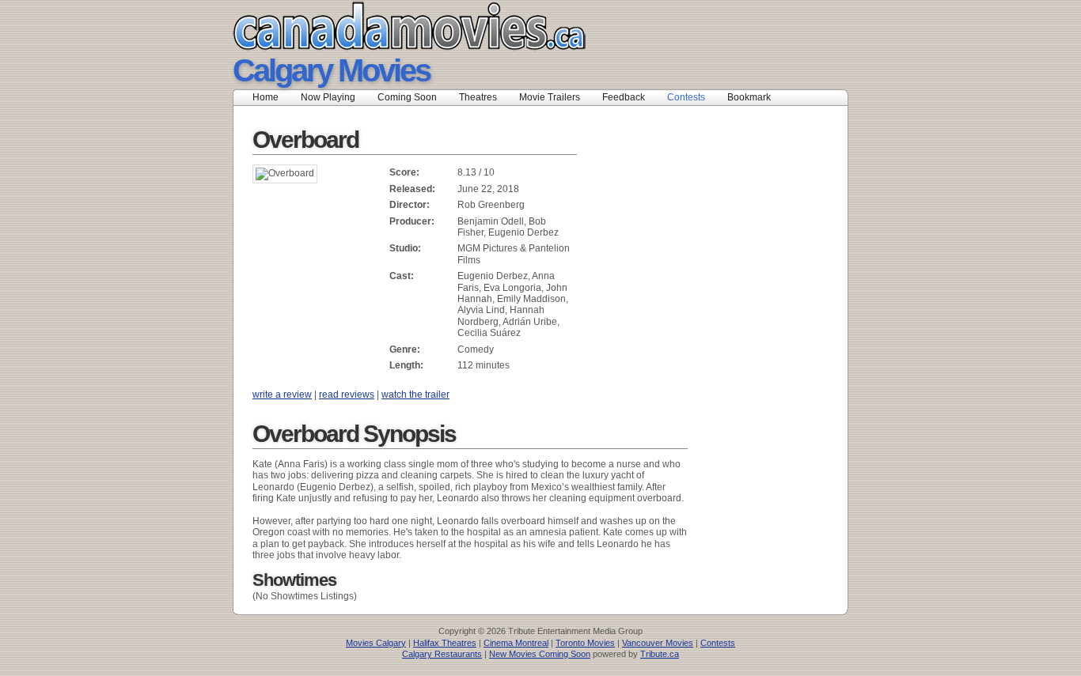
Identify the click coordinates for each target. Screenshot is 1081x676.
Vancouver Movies (657, 643)
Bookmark (753, 97)
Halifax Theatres (444, 643)
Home (265, 97)
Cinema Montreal (516, 643)
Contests (686, 97)
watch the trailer (415, 394)
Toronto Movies (585, 643)
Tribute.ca (659, 654)
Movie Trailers (549, 97)
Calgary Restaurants (442, 654)
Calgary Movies (331, 70)
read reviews (346, 394)
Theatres (478, 97)
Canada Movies (386, 25)
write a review (282, 394)
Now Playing (328, 97)
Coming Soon (407, 97)
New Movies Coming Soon (539, 654)
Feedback (623, 97)
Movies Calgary (376, 643)
